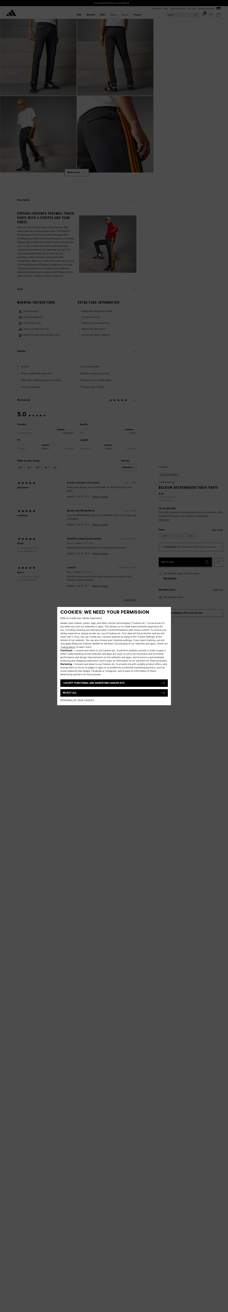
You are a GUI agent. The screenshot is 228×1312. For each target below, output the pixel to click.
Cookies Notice (68, 647)
